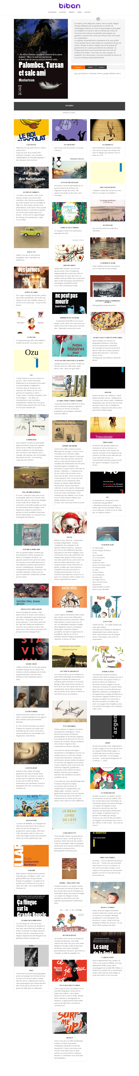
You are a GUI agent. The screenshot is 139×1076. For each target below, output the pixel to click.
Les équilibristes (107, 145)
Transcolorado (108, 442)
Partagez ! (78, 67)
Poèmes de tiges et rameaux (69, 228)
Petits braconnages (69, 726)
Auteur (90, 67)
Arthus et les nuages (108, 907)
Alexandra (69, 611)
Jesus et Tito (31, 252)
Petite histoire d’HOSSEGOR (69, 182)
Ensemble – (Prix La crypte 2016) (69, 883)
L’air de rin (107, 392)
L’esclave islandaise (31, 711)
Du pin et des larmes (31, 292)
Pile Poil (69, 537)
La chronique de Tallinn (107, 263)
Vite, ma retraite (69, 145)
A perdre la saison (108, 671)
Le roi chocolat (31, 145)
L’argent (107, 743)
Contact (87, 12)
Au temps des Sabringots (31, 192)
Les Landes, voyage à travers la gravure (69, 401)
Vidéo (79, 12)
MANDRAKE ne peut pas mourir (69, 318)
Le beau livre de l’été (69, 833)
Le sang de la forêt (108, 957)
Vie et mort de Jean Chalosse (69, 671)
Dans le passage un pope (107, 187)
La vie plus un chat (31, 768)
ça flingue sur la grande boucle (31, 920)
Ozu (31, 375)
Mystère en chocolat (69, 935)
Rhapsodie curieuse (69, 265)
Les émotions (31, 337)
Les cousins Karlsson (108, 793)
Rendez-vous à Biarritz (107, 857)
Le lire (101, 67)
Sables (31, 970)
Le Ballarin (31, 870)
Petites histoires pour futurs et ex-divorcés (69, 360)
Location (62, 12)
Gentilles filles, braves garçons (31, 609)
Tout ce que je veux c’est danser (69, 985)
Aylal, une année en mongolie (31, 492)
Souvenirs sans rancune (69, 446)
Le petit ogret (107, 621)
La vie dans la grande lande (31, 549)
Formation (52, 12)
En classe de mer (31, 820)
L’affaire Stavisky (31, 664)
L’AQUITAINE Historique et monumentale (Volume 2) (107, 301)
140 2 (107, 497)
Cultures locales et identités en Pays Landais (107, 337)
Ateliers (71, 12)
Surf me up (69, 1038)
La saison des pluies (107, 545)
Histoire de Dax (108, 225)
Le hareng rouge (31, 440)
